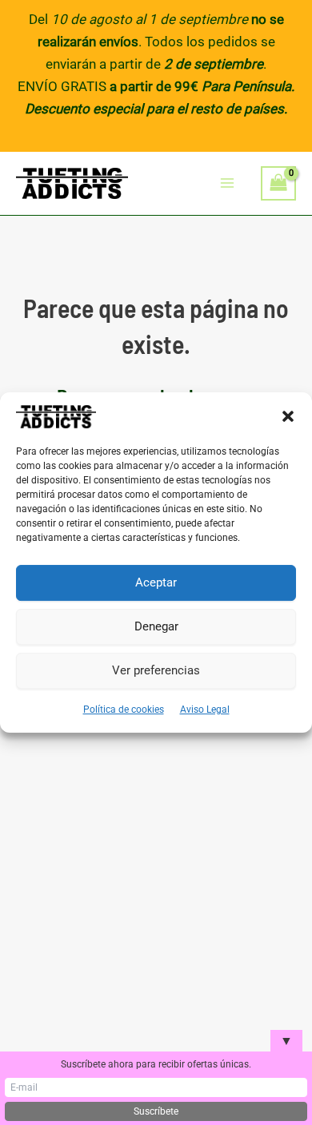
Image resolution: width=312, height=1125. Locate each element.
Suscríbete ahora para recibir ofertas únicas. (156, 1064)
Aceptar (156, 582)
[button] (288, 416)
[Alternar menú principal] (228, 183)
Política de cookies (123, 709)
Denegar (156, 626)
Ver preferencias (156, 670)
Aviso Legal (205, 709)
